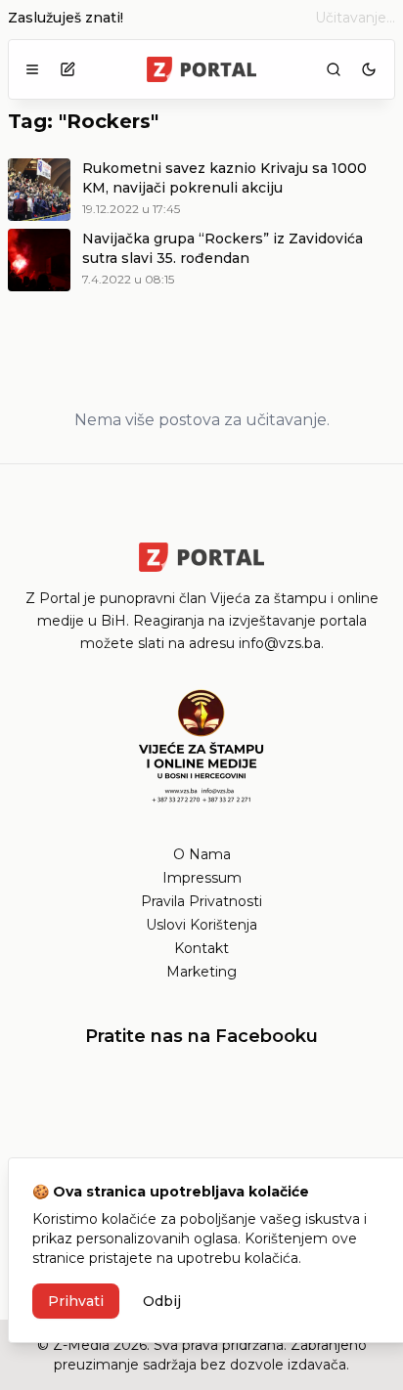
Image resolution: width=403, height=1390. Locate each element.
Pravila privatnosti (201, 901)
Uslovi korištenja (201, 925)
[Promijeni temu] (368, 69)
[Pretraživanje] (333, 69)
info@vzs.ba (280, 643)
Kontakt (201, 948)
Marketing (201, 971)
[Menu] (32, 69)
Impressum (202, 878)
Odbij (162, 1301)
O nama (202, 854)
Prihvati (76, 1301)
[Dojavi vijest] (67, 69)
